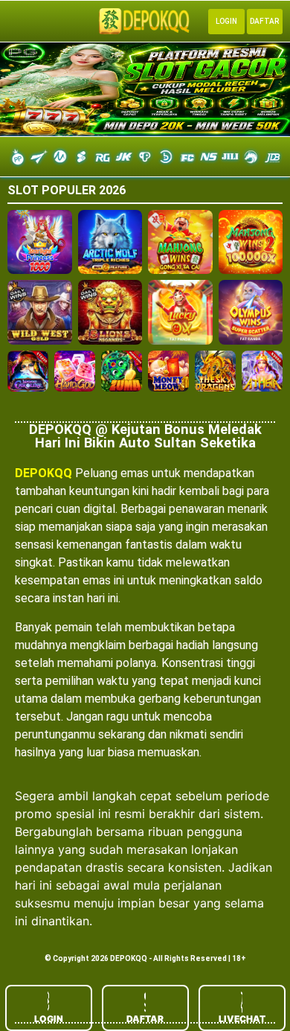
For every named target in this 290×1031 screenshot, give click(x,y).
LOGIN (48, 1018)
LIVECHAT (242, 1018)
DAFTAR (145, 1018)
